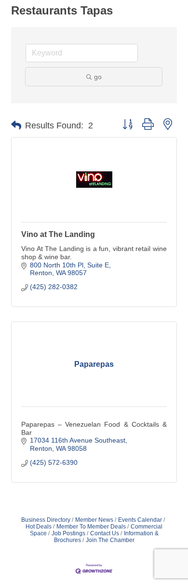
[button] (16, 125)
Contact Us (104, 533)
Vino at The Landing (58, 234)
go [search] (98, 77)
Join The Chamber (110, 540)
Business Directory (45, 519)
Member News (94, 519)
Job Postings (68, 533)
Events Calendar (140, 519)
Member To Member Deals (91, 526)
